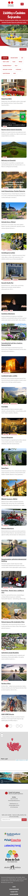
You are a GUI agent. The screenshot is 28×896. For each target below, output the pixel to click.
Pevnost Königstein (7, 437)
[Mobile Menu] (22, 4)
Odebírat (24, 819)
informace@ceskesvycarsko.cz (14, 800)
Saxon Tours (4, 468)
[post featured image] (14, 87)
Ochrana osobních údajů (14, 889)
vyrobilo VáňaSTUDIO (14, 894)
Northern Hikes (6, 683)
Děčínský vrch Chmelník (8, 160)
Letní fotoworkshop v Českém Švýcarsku (13, 191)
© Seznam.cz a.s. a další (23, 760)
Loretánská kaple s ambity (9, 376)
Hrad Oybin (4, 406)
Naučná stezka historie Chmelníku (11, 129)
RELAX (16, 65)
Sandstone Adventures (8, 313)
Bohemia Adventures (7, 528)
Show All (4, 58)
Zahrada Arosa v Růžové (8, 222)
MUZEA (14, 61)
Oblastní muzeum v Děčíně (9, 499)
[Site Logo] (11, 4)
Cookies (14, 886)
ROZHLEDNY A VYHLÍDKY (7, 69)
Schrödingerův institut (8, 253)
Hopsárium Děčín (6, 99)
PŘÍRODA (20, 61)
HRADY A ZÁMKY (6, 61)
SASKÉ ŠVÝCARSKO (6, 73)
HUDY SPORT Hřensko (7, 714)
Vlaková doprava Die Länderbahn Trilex (12, 622)
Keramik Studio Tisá (7, 283)
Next (21, 725)
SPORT (14, 73)
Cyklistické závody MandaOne (10, 652)
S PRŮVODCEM (18, 69)
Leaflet (17, 760)
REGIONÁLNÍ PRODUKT (7, 65)
